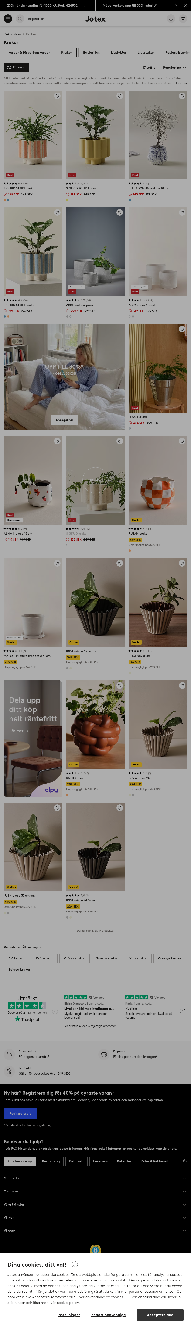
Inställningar (69, 1315)
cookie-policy (68, 1302)
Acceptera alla (160, 1315)
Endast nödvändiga (108, 1315)
